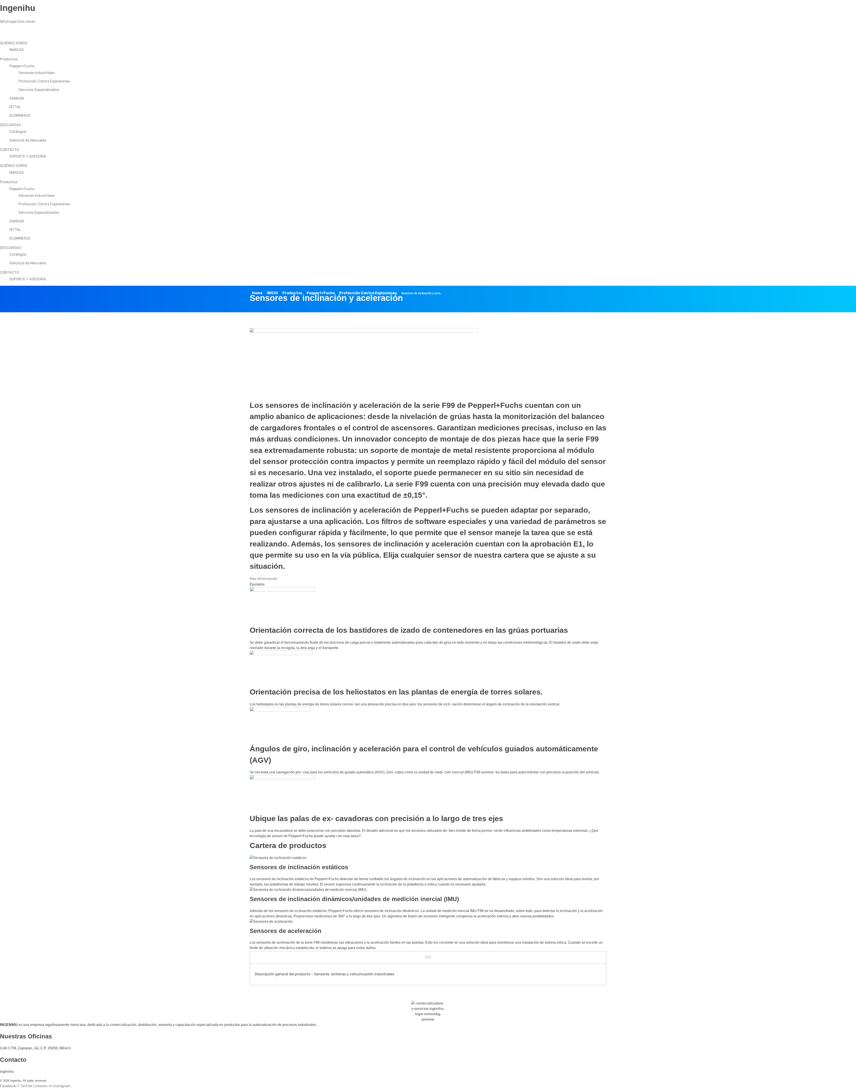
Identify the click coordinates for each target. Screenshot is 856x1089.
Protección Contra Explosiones (44, 81)
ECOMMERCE (19, 115)
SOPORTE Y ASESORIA (27, 156)
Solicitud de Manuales (27, 140)
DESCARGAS (10, 125)
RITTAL (15, 107)
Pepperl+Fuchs (22, 66)
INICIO (272, 293)
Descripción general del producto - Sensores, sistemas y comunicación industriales (324, 974)
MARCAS (16, 50)
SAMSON (16, 98)
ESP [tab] (428, 957)
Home (257, 293)
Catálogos (17, 131)
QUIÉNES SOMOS (13, 43)
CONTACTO (9, 150)
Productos (8, 59)
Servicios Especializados (39, 90)
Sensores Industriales (37, 73)
